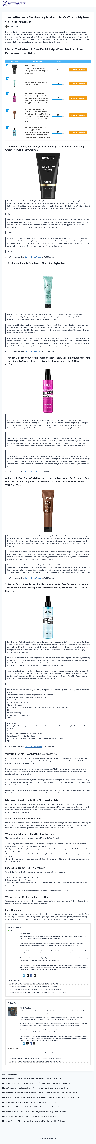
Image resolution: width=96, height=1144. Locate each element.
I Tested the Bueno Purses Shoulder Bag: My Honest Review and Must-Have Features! (32, 1078)
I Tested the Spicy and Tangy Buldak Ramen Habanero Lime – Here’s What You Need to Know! (36, 1061)
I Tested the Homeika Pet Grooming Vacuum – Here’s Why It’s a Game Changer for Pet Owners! (37, 992)
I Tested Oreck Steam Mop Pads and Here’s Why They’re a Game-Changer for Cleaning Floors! (35, 1088)
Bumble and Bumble (18, 263)
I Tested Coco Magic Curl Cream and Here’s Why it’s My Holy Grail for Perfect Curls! (33, 983)
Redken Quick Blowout (19, 357)
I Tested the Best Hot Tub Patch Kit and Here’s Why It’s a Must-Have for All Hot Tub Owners (34, 1121)
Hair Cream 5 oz (31, 149)
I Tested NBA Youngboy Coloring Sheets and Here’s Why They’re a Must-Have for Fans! (35, 1058)
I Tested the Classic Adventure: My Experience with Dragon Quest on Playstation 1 (33, 1052)
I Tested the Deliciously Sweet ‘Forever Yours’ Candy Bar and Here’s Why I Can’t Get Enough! (34, 1112)
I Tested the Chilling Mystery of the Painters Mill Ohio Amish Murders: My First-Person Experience (36, 1107)
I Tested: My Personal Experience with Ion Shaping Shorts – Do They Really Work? (30, 1116)
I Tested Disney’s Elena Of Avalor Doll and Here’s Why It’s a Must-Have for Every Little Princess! (37, 1055)
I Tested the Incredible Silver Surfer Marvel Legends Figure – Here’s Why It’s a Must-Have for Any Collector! (40, 1093)
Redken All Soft (16, 478)
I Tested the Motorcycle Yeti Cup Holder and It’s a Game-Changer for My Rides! (30, 1102)
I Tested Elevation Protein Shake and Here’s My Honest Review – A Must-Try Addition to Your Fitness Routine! (40, 1097)
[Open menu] (92, 3)
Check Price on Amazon (78, 69)
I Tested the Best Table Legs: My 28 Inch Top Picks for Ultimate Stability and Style (33, 986)
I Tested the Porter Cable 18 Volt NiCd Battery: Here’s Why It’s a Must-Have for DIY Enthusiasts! (36, 1083)
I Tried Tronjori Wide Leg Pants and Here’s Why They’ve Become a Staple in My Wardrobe (35, 989)
